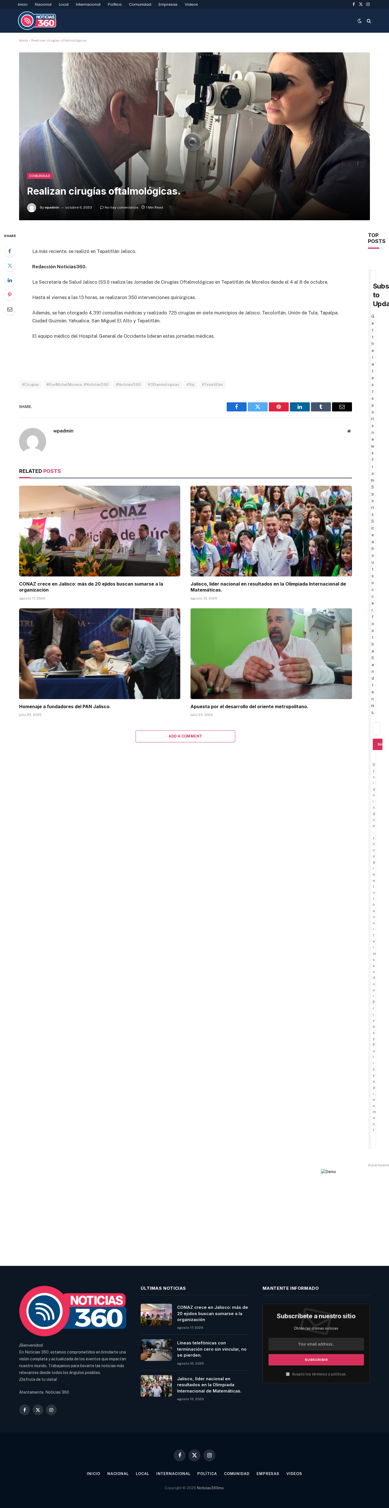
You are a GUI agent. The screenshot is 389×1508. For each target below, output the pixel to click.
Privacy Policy (374, 1039)
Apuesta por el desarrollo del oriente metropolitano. (249, 706)
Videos (191, 4)
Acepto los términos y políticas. (319, 1374)
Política (115, 4)
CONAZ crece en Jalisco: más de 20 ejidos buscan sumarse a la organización (91, 587)
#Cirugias (30, 384)
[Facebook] (9, 251)
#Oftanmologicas (163, 384)
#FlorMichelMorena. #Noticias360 (77, 384)
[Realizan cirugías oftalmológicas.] (194, 136)
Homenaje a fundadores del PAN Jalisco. (65, 706)
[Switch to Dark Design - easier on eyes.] (359, 20)
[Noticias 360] (37, 21)
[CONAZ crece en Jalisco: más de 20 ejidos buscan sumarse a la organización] (99, 531)
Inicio (23, 4)
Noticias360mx (210, 1488)
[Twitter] (9, 265)
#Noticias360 (128, 384)
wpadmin (52, 207)
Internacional (88, 4)
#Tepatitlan (212, 384)
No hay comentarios (121, 207)
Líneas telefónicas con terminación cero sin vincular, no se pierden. (212, 1349)
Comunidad (140, 4)
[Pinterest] (9, 294)
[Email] (9, 309)
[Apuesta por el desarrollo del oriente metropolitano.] (271, 653)
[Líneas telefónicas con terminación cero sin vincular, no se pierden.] (156, 1350)
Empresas (168, 4)
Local (64, 4)
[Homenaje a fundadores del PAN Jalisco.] (99, 653)
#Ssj (191, 384)
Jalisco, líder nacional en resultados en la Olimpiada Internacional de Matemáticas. (268, 587)
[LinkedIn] (9, 280)
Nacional (43, 4)
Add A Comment (185, 736)
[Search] (368, 20)
